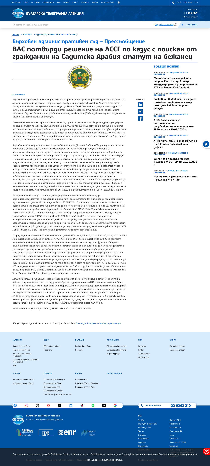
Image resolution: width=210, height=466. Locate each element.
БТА (179, 3)
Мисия (141, 431)
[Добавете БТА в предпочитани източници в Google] (116, 405)
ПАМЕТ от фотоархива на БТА (57, 394)
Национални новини (21, 346)
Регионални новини (21, 350)
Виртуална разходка (147, 424)
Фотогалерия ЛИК (52, 387)
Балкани (35, 3)
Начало (15, 35)
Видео (95, 3)
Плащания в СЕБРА (178, 442)
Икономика (48, 3)
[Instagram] (27, 405)
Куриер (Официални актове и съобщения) (56, 34)
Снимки (85, 3)
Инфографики (107, 3)
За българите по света (23, 383)
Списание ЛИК (176, 431)
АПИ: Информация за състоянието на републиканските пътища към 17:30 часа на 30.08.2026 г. (174, 124)
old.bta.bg (174, 446)
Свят (26, 3)
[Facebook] (16, 405)
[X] (60, 405)
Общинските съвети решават (22, 355)
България (16, 3)
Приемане (91, 459)
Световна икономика (116, 346)
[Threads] (38, 405)
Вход (193, 13)
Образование (144, 354)
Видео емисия (81, 380)
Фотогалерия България (54, 380)
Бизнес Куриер (113, 354)
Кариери (142, 442)
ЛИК (58, 3)
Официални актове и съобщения (171, 73)
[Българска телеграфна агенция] (18, 420)
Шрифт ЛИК (175, 420)
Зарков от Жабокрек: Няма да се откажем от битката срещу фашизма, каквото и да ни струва (175, 103)
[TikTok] (83, 405)
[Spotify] (94, 405)
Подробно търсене (164, 24)
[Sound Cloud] (105, 405)
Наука (140, 350)
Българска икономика (116, 350)
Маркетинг (175, 424)
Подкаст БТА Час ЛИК (85, 387)
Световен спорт (177, 346)
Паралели (48, 350)
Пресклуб (188, 3)
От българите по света (23, 380)
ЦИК (14, 366)
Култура (142, 346)
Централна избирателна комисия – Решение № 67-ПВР (175, 178)
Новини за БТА (144, 427)
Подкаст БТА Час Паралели (87, 383)
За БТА (141, 420)
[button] (119, 3)
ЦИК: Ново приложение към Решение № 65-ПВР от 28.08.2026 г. (175, 162)
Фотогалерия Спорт (53, 391)
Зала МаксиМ (175, 427)
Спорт (66, 3)
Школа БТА (143, 446)
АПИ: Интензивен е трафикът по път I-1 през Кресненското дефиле (175, 144)
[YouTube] (49, 405)
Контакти (174, 439)
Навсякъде (192, 25)
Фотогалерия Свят (52, 383)
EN (196, 3)
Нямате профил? (191, 17)
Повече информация (113, 459)
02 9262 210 (181, 405)
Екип (172, 435)
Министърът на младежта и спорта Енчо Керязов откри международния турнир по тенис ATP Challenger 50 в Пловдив (175, 83)
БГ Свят (75, 3)
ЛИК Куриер (143, 357)
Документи (143, 439)
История (142, 435)
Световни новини (52, 346)
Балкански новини (83, 346)
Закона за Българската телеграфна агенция (98, 323)
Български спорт (177, 350)
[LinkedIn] (72, 405)
